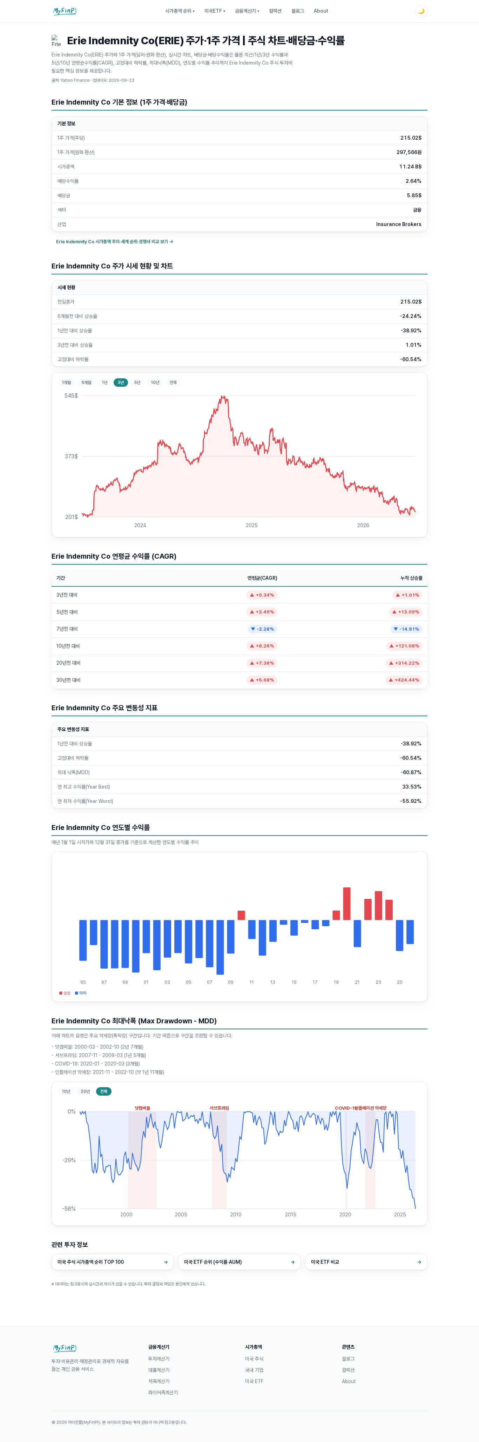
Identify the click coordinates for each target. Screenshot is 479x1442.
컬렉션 (275, 11)
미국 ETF (254, 1381)
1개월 (66, 382)
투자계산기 (158, 1359)
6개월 (86, 382)
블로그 (297, 11)
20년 (85, 1091)
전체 (173, 382)
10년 (155, 382)
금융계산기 (247, 11)
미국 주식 (254, 1359)
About (321, 11)
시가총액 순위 (180, 11)
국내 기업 (254, 1370)
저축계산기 (158, 1381)
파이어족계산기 (163, 1392)
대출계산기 (158, 1370)
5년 (137, 382)
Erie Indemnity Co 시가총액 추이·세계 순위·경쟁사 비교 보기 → (114, 241)
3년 (121, 382)
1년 (104, 382)
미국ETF (214, 11)
